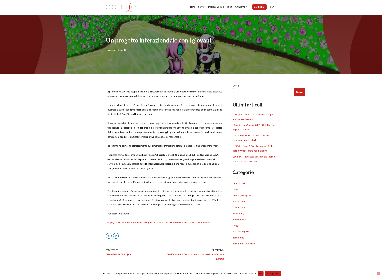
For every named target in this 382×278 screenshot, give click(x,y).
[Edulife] (121, 7)
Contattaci (259, 6)
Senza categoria (241, 231)
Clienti (236, 189)
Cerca (236, 85)
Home (192, 6)
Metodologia (239, 213)
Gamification (239, 207)
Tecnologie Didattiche (244, 243)
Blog (229, 6)
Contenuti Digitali (242, 195)
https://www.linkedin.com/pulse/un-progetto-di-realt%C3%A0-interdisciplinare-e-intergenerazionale (159, 222)
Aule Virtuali (239, 183)
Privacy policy (273, 273)
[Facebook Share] (109, 236)
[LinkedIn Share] (116, 236)
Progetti (122, 50)
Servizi (201, 6)
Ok (260, 273)
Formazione (111, 50)
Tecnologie (238, 237)
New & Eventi (240, 219)
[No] (378, 273)
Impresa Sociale (216, 6)
